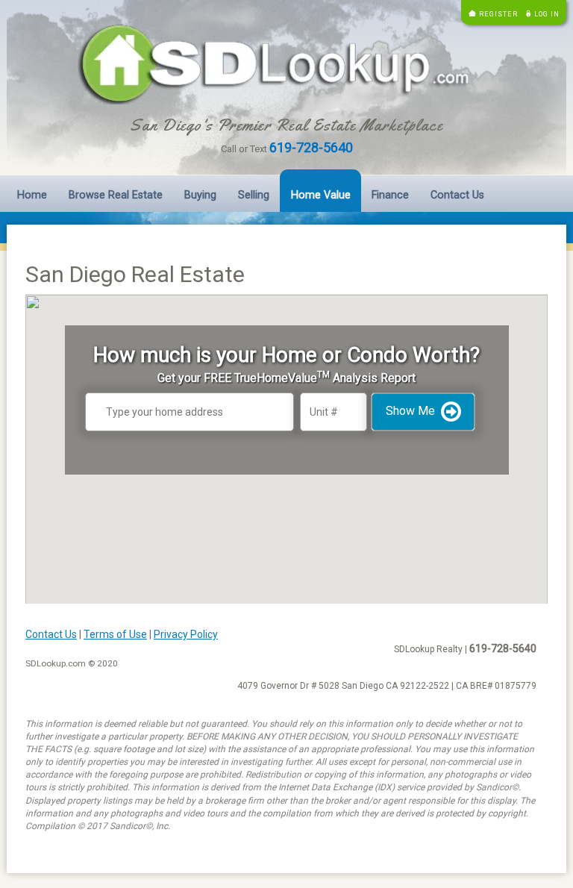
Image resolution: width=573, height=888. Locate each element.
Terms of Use (115, 634)
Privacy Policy (186, 634)
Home (32, 195)
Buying (200, 195)
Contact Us (457, 195)
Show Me (410, 411)
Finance (390, 195)
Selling (253, 195)
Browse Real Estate (116, 195)
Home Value (321, 195)
